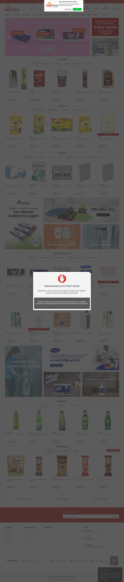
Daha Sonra (68, 9)
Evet (77, 9)
